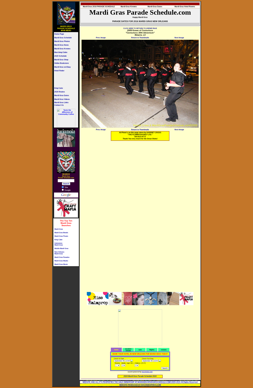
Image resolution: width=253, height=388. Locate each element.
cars (140, 350)
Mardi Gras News (61, 45)
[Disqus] (140, 179)
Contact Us (59, 105)
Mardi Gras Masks (61, 261)
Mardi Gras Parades (61, 257)
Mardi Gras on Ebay (62, 67)
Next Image (179, 38)
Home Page (59, 34)
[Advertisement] (63, 79)
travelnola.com (147, 372)
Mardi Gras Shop (61, 60)
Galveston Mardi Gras (58, 244)
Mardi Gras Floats (61, 236)
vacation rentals (128, 349)
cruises (163, 350)
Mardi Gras (58, 229)
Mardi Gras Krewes (62, 49)
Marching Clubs (60, 52)
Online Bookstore (61, 63)
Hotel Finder (59, 71)
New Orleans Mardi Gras (59, 253)
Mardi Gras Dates (61, 95)
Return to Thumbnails (140, 38)
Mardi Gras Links (61, 102)
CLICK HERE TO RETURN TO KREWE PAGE (140, 28)
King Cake (58, 88)
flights (151, 350)
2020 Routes (59, 92)
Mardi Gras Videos (62, 99)
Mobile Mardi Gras (61, 248)
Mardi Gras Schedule (63, 38)
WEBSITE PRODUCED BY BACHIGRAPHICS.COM (140, 385)
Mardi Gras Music (61, 264)
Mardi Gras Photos (62, 41)
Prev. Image (101, 38)
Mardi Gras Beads (61, 232)
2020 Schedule (60, 56)
